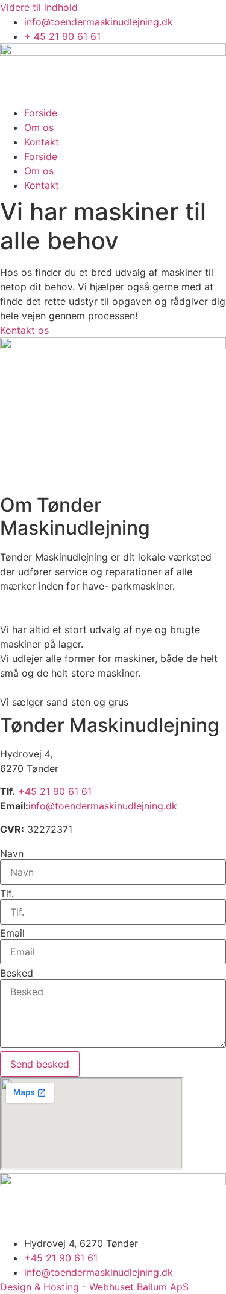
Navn (12, 853)
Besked (16, 973)
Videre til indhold (39, 7)
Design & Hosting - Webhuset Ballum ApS (94, 1287)
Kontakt (41, 142)
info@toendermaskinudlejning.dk (102, 806)
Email (12, 933)
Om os (39, 127)
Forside (40, 113)
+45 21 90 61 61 (55, 791)
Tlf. (7, 893)
